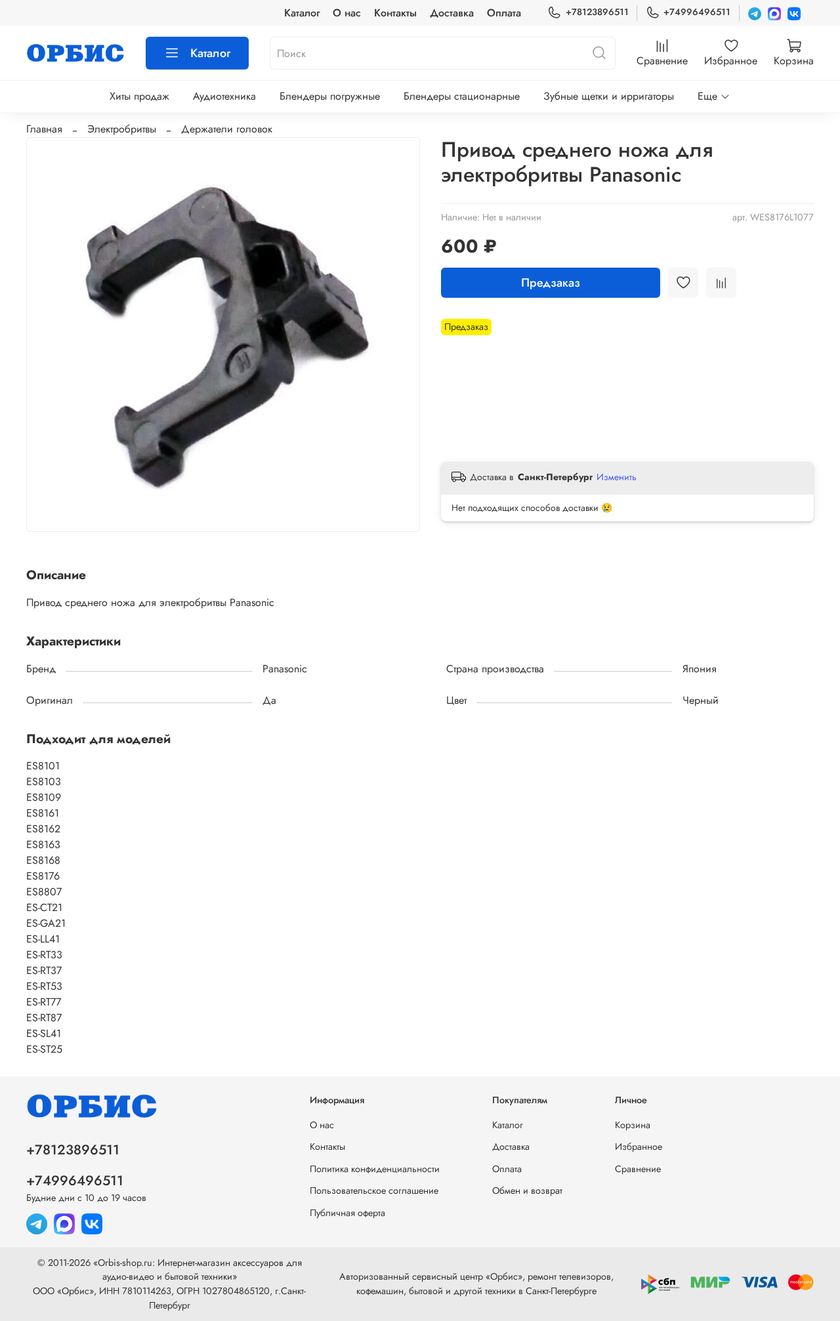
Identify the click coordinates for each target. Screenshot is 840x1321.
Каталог (302, 12)
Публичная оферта (347, 1212)
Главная (44, 128)
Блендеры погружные (330, 96)
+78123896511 (597, 11)
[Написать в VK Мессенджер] (794, 12)
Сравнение (638, 1168)
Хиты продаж (139, 96)
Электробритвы (121, 128)
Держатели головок (226, 128)
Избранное (638, 1146)
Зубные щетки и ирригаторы (608, 96)
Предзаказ (550, 282)
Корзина (632, 1124)
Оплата (504, 12)
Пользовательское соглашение (374, 1190)
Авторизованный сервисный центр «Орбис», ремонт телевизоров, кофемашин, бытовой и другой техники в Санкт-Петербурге (476, 1283)
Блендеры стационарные (462, 96)
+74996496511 (696, 11)
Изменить (617, 477)
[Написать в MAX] (774, 12)
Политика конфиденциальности (375, 1168)
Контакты (395, 12)
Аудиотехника (224, 96)
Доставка (452, 12)
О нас (347, 12)
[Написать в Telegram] (754, 12)
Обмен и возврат (527, 1190)
